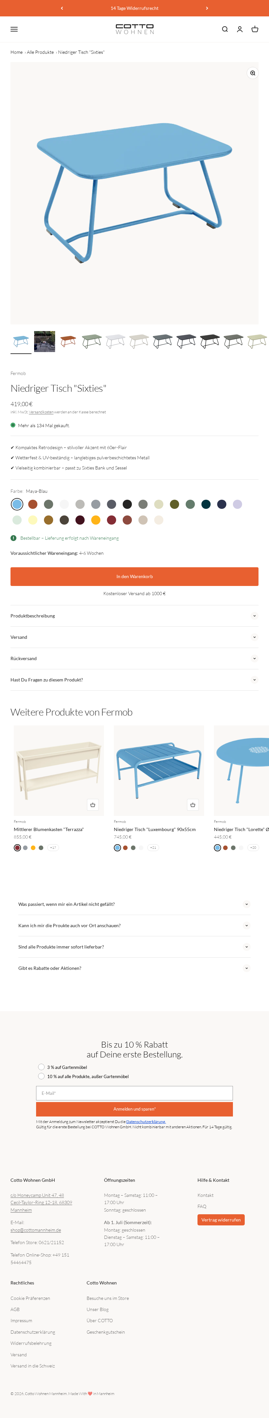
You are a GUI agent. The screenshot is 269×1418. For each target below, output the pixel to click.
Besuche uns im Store (108, 1298)
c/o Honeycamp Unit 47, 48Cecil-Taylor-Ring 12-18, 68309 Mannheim (41, 1202)
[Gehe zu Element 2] (44, 342)
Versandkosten (41, 411)
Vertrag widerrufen (221, 1219)
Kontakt (205, 1195)
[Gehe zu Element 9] (209, 342)
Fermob (18, 373)
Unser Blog (98, 1309)
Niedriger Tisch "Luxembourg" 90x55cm (155, 829)
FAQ (201, 1206)
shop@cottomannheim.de (35, 1230)
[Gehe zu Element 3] (68, 342)
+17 (53, 847)
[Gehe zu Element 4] (91, 342)
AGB (15, 1309)
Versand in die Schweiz (32, 1365)
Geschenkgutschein (106, 1332)
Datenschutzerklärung (32, 1332)
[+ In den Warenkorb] (93, 805)
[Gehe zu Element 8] (186, 342)
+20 (253, 847)
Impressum (21, 1320)
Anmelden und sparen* (135, 1109)
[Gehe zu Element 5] (115, 342)
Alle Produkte (40, 52)
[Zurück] (62, 8)
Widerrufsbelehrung (31, 1343)
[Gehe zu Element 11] (257, 342)
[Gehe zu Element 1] (20, 342)
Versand (18, 1354)
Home (16, 52)
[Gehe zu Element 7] (162, 342)
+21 (153, 847)
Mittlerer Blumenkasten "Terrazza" (49, 829)
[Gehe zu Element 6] (139, 342)
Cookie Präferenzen (30, 1298)
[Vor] (207, 8)
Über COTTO (100, 1320)
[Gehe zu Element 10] (233, 342)
